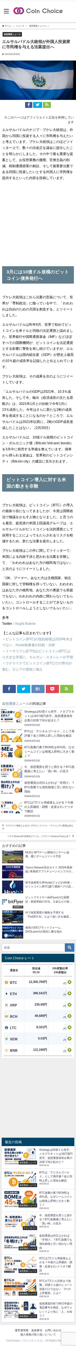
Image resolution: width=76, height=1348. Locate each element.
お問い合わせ (53, 1330)
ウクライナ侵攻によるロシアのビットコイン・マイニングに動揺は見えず (37, 827)
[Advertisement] (38, 222)
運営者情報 (21, 1330)
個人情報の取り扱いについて (38, 1334)
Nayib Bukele (25, 623)
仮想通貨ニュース (12, 34)
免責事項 (36, 1330)
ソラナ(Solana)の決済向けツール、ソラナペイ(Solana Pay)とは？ (38, 836)
